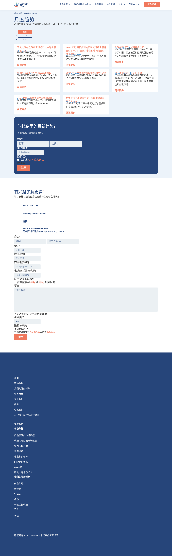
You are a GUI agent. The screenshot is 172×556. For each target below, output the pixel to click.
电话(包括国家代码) (25, 271)
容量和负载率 (21, 457)
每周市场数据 (21, 446)
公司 (17, 246)
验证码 (21, 163)
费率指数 (18, 451)
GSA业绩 (18, 467)
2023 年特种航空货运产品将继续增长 (36, 98)
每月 (32, 282)
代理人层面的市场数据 (25, 441)
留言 (16, 286)
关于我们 (111, 5)
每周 (41, 282)
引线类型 (19, 317)
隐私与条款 (20, 326)
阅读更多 (21, 65)
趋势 (120, 5)
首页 (16, 13)
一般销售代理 (21, 505)
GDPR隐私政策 (36, 160)
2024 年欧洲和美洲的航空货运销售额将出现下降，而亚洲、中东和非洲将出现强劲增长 (86, 50)
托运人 (17, 494)
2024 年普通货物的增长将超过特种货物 (86, 73)
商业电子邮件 (22, 262)
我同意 (32, 160)
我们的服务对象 (81, 5)
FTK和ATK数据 (21, 462)
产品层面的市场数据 (24, 435)
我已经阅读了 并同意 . (36, 333)
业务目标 (99, 5)
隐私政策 (51, 333)
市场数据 (64, 5)
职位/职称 (19, 254)
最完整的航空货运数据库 (26, 415)
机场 (16, 499)
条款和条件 (35, 333)
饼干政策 (18, 424)
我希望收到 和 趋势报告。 (37, 282)
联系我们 (152, 4)
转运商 (17, 489)
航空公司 (18, 484)
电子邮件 (23, 148)
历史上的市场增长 (23, 472)
